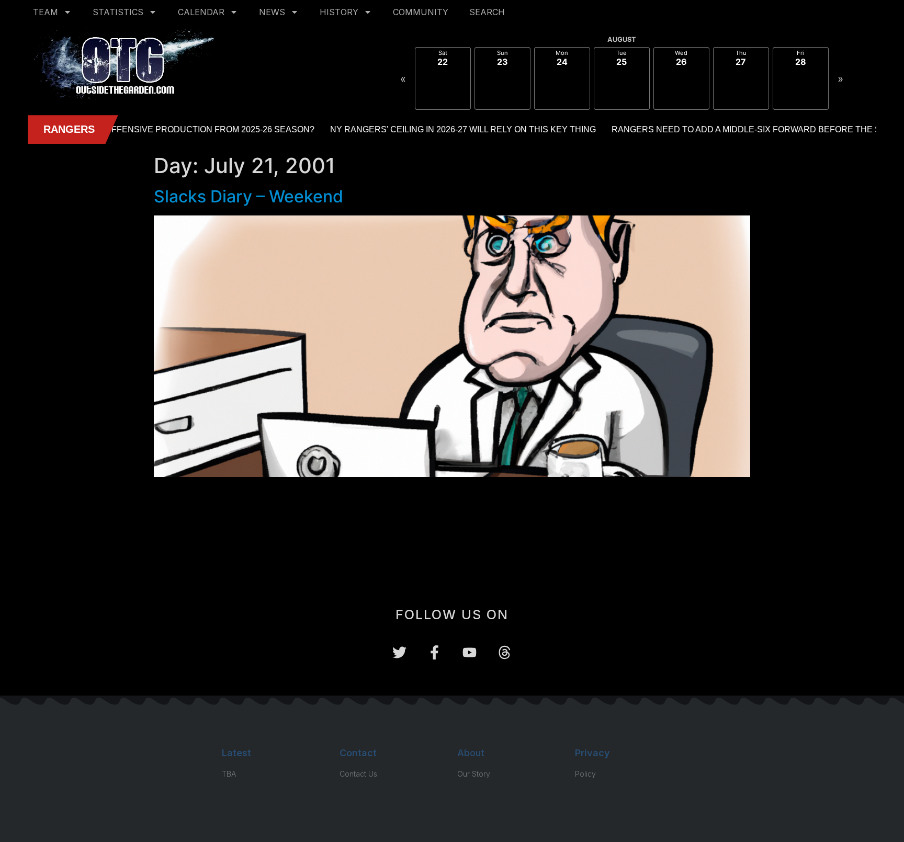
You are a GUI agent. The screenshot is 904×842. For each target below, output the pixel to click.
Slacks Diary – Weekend (248, 196)
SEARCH (487, 12)
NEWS (272, 12)
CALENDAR (201, 12)
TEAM (45, 12)
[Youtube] (469, 652)
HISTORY (339, 12)
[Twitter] (399, 652)
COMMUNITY (420, 12)
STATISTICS (118, 12)
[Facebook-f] (434, 652)
